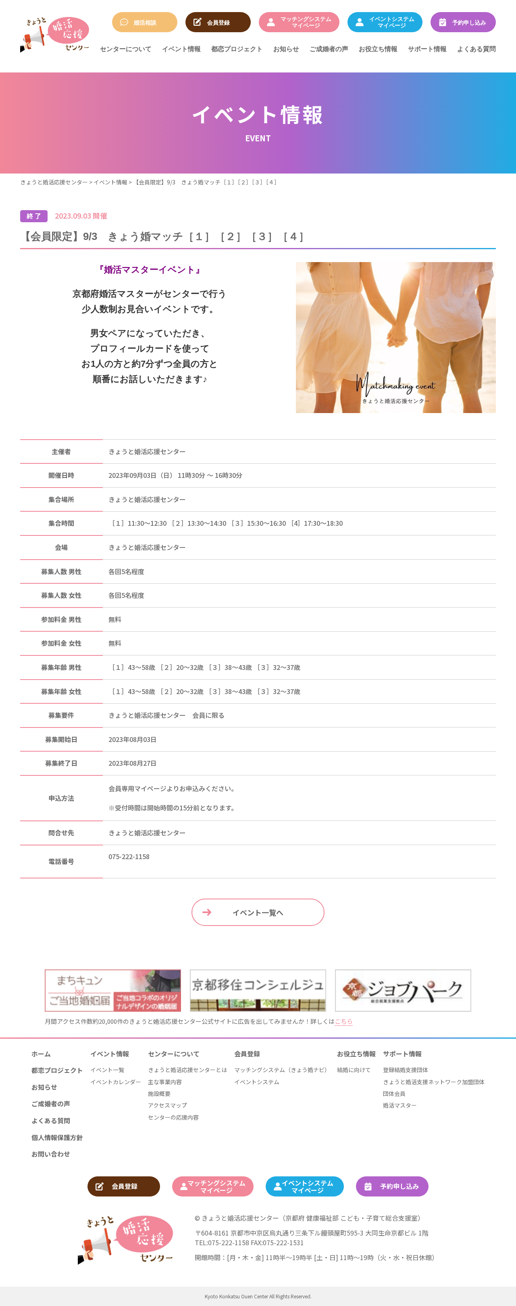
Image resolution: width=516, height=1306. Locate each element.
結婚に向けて (354, 1070)
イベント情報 (181, 48)
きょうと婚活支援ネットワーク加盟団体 (434, 1082)
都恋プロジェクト (237, 48)
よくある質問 (476, 48)
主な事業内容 (165, 1082)
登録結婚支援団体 (405, 1070)
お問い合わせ (50, 1154)
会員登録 (247, 1053)
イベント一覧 (107, 1070)
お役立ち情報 (378, 48)
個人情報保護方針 (57, 1137)
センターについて (126, 48)
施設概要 (159, 1093)
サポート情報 (427, 48)
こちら (344, 1021)
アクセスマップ (167, 1105)
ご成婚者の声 (329, 48)
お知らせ (286, 48)
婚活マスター (400, 1105)
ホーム (41, 1053)
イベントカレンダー (115, 1082)
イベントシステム (256, 1082)
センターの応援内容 (173, 1117)
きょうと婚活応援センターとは (187, 1070)
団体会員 (394, 1093)
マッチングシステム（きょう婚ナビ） (282, 1070)
